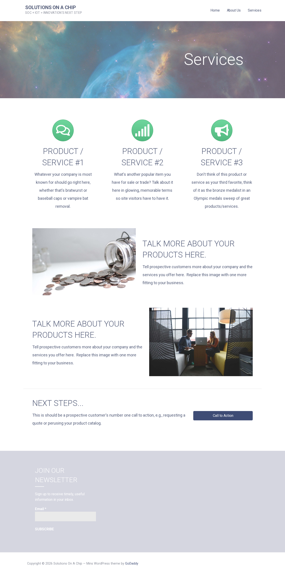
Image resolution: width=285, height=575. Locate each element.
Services (254, 10)
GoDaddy (131, 563)
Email (40, 509)
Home (215, 10)
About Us (234, 10)
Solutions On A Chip (50, 7)
